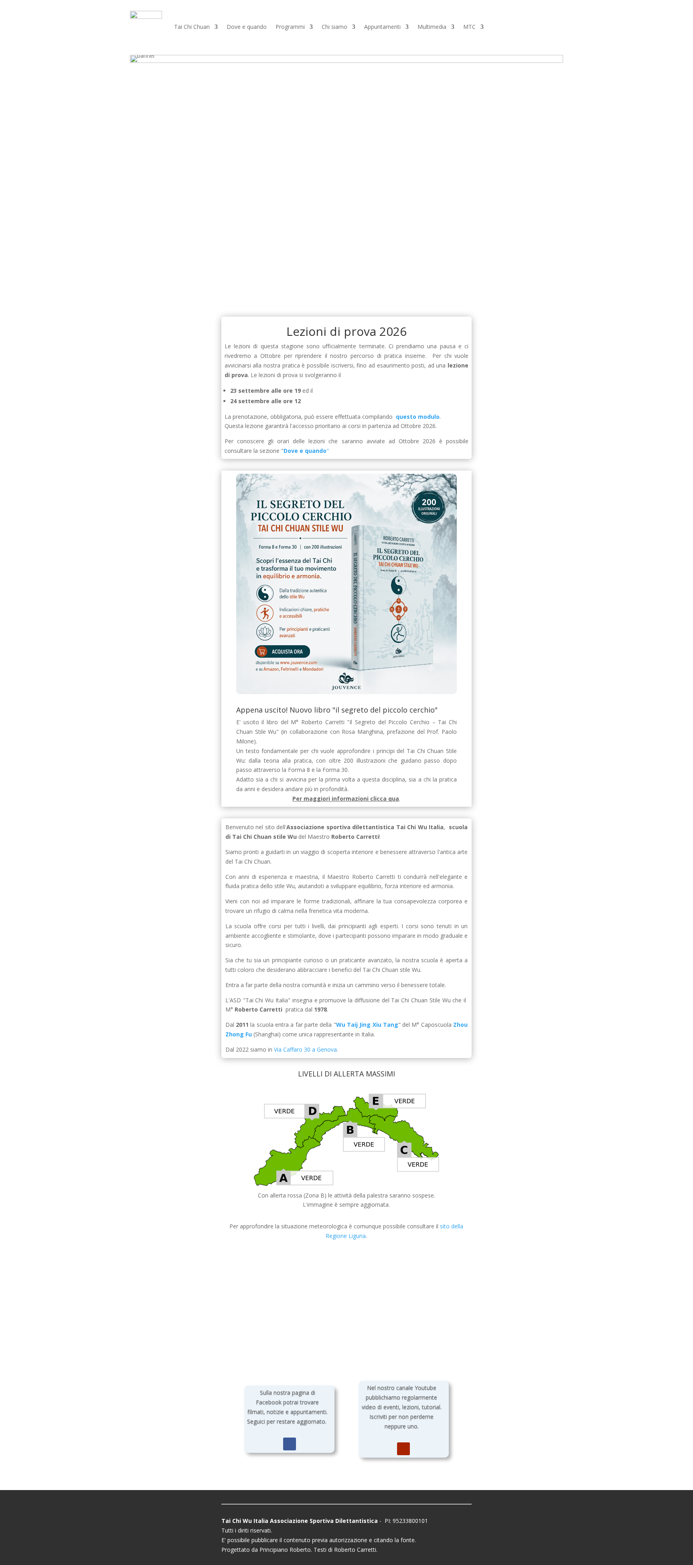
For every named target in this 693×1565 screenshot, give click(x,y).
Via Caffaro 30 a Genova (305, 1049)
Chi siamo (334, 26)
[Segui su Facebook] (289, 1444)
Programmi (290, 26)
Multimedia (431, 26)
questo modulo (418, 416)
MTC (469, 26)
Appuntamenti (382, 26)
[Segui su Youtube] (403, 1448)
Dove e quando (247, 26)
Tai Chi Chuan (192, 26)
